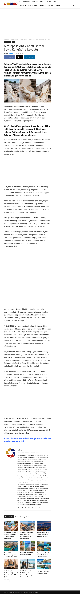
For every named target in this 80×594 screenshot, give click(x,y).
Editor (11, 54)
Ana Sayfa (6, 39)
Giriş (20, 1)
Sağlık (50, 5)
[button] (73, 5)
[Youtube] (40, 508)
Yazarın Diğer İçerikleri (22, 517)
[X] (36, 508)
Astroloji (57, 5)
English (54, 1)
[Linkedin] (26, 508)
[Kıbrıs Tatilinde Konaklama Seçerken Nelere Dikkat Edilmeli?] (11, 546)
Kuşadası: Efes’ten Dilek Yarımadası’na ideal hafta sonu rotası (44, 554)
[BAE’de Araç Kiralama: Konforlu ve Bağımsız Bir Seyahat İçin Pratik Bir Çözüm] (11, 564)
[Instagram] (22, 508)
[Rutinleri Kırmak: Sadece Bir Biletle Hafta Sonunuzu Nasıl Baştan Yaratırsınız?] (27, 564)
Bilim (35, 5)
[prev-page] (5, 580)
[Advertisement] (40, 23)
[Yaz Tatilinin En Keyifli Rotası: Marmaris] (44, 564)
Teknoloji (42, 5)
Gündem (22, 5)
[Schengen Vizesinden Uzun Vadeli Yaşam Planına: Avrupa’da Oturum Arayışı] (27, 526)
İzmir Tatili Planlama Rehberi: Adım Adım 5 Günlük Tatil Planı (43, 534)
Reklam (42, 1)
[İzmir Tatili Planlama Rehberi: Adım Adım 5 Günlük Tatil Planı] (44, 526)
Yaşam (29, 5)
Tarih (13, 42)
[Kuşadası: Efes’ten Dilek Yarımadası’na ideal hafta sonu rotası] (44, 546)
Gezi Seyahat (14, 39)
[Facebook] (19, 508)
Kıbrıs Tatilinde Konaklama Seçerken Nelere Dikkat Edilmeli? (10, 554)
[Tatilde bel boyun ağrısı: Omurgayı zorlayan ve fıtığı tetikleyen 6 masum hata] (11, 526)
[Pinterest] (29, 508)
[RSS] (33, 508)
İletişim (49, 1)
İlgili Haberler (9, 517)
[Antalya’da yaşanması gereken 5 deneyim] (27, 546)
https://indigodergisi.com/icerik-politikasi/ (28, 452)
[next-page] (8, 580)
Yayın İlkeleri (35, 1)
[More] (38, 57)
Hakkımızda (26, 1)
